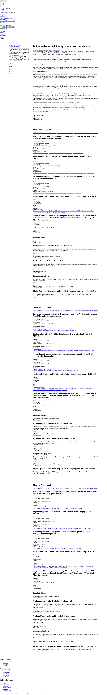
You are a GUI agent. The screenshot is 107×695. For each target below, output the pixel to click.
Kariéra (2, 22)
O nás (4, 683)
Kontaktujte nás (7, 687)
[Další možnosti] (33, 285)
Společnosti (3, 19)
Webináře (2, 15)
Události (6, 12)
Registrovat (11, 26)
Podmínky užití (7, 690)
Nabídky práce (3, 23)
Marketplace (11, 18)
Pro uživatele (6, 684)
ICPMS (5, 8)
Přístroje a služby (4, 18)
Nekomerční (8, 21)
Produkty (2, 16)
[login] (0, 40)
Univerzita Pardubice (14, 46)
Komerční (2, 21)
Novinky (2, 11)
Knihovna (2, 14)
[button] (20, 69)
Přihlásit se (5, 26)
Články (2, 12)
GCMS (2, 8)
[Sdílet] (35, 253)
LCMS (9, 8)
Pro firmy (5, 686)
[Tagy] (33, 253)
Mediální (13, 21)
